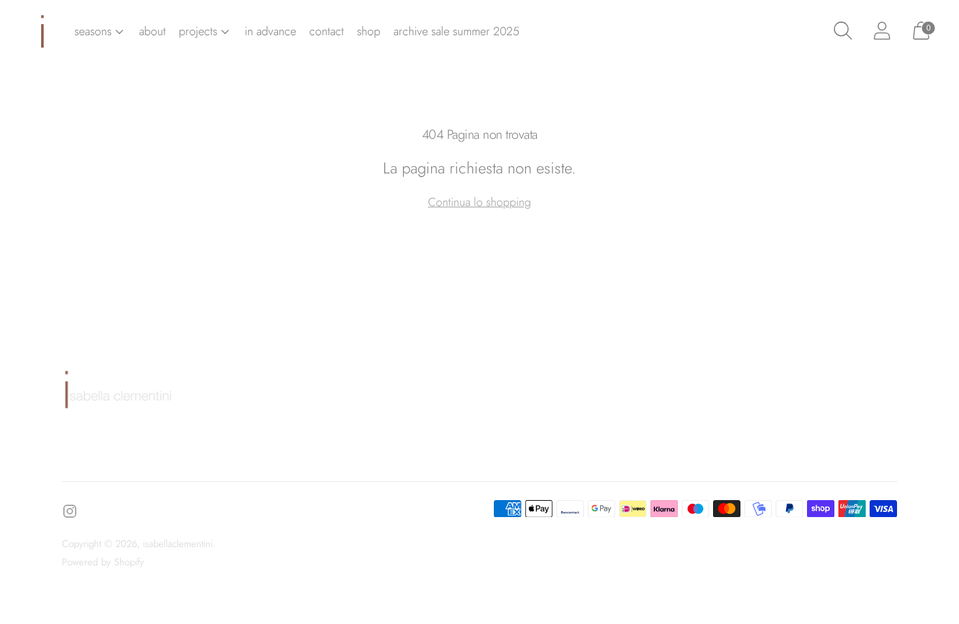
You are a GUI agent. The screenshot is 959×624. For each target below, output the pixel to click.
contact (326, 31)
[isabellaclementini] (42, 31)
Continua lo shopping (479, 202)
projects (198, 31)
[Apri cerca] (843, 31)
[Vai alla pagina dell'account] (882, 31)
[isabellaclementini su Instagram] (70, 513)
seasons (93, 31)
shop (368, 31)
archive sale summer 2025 (456, 31)
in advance (270, 31)
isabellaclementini (178, 544)
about (152, 31)
